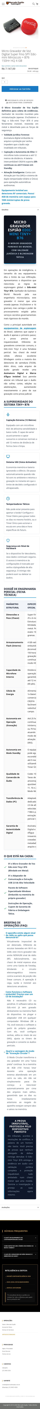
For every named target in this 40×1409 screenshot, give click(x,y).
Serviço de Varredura (8, 1330)
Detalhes (5, 210)
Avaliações (6, 1207)
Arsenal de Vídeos (7, 1327)
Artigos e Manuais (8, 1334)
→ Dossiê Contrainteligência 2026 (18, 1276)
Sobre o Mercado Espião (9, 1324)
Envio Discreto (6, 1351)
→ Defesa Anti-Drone (13, 1288)
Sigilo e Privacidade (7, 1348)
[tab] (20, 209)
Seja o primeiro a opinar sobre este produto (14, 66)
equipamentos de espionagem (20, 328)
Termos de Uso (6, 1354)
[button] (14, 47)
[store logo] (15, 3)
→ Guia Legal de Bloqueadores (17, 1282)
